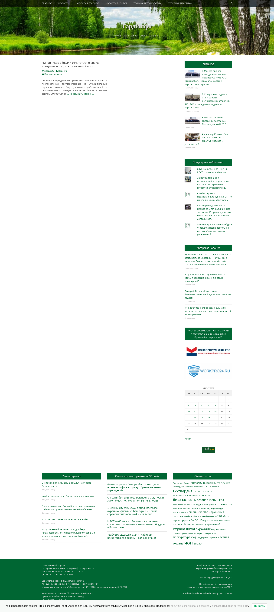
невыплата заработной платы (187, 516)
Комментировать (53, 74)
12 (202, 411)
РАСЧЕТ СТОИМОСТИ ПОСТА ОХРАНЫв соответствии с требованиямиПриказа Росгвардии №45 (208, 334)
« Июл (188, 438)
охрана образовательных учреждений (197, 524)
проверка (198, 533)
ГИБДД (224, 483)
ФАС (195, 491)
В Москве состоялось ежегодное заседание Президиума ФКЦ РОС (214, 121)
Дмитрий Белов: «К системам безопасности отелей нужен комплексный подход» (208, 294)
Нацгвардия (214, 487)
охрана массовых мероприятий (216, 520)
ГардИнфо (137, 26)
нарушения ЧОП (219, 512)
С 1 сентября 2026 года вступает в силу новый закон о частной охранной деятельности (135, 499)
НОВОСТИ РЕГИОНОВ (87, 3)
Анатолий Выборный (203, 483)
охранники (218, 529)
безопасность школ (210, 500)
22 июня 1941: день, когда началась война (65, 519)
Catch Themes (225, 593)
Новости (62, 70)
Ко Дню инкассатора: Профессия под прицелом (68, 496)
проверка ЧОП (209, 533)
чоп (188, 543)
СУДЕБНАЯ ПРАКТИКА (180, 3)
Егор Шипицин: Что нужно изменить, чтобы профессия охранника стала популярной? (205, 278)
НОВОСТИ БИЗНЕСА (116, 3)
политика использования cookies (190, 606)
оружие (185, 520)
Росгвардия (182, 491)
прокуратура (181, 537)
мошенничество (197, 512)
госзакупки (224, 504)
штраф (197, 543)
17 (188, 417)
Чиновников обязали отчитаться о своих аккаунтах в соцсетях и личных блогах (70, 64)
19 (202, 417)
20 (208, 417)
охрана (197, 520)
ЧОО (209, 491)
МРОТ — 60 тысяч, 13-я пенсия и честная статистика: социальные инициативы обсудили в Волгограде (136, 524)
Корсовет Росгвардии (194, 487)
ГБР (218, 483)
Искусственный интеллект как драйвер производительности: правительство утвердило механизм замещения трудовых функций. (68, 533)
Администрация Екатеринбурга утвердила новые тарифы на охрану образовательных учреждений (134, 487)
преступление (187, 533)
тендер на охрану (206, 537)
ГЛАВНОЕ (47, 3)
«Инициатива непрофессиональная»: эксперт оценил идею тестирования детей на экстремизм (208, 311)
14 (215, 411)
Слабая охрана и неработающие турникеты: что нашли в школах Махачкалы (214, 196)
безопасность (184, 499)
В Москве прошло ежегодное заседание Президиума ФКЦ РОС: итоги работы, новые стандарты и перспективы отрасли (206, 77)
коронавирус (217, 508)
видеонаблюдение (206, 504)
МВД (206, 486)
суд (193, 537)
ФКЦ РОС (202, 491)
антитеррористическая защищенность (191, 495)
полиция (176, 533)
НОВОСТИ (63, 3)
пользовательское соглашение (230, 606)
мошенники (179, 512)
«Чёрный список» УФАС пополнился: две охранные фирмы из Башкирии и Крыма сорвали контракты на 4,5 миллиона (132, 511)
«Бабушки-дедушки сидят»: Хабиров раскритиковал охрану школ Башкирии (131, 536)
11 (195, 411)
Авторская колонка (208, 248)
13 (208, 411)
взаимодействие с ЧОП (184, 504)
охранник (203, 529)
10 (188, 411)
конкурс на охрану (201, 508)
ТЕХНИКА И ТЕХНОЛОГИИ (148, 3)
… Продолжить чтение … (80, 93)
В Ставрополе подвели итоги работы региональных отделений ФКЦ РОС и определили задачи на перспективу (207, 101)
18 (195, 417)
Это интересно (71, 476)
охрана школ (184, 528)
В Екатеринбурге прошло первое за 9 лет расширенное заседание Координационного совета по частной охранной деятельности (214, 212)
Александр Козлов (181, 483)
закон (176, 508)
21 (215, 417)
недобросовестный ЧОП (212, 516)
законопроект (185, 508)
